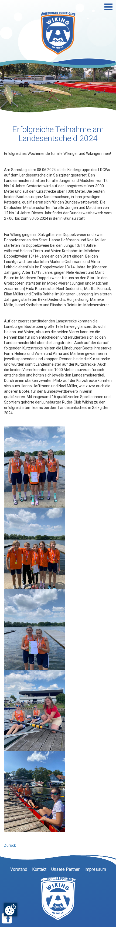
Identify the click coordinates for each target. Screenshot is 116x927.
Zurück (10, 845)
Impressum (95, 869)
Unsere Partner (65, 869)
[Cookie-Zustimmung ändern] (10, 909)
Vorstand (18, 869)
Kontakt (39, 869)
